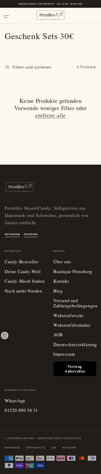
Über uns (62, 262)
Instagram (12, 234)
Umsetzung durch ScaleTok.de (59, 438)
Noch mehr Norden (23, 291)
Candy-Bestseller (22, 262)
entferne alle (50, 115)
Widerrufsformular (71, 325)
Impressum (64, 354)
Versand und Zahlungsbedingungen (75, 303)
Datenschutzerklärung (75, 344)
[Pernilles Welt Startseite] (50, 16)
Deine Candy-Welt (23, 271)
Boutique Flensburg (72, 271)
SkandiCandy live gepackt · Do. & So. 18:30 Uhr (50, 3)
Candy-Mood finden (25, 281)
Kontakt (61, 281)
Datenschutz (35, 447)
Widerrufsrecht (68, 315)
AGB (58, 335)
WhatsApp (15, 401)
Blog (58, 291)
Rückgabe (69, 447)
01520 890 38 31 (21, 410)
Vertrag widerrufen (75, 368)
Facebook (31, 234)
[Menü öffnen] (8, 16)
